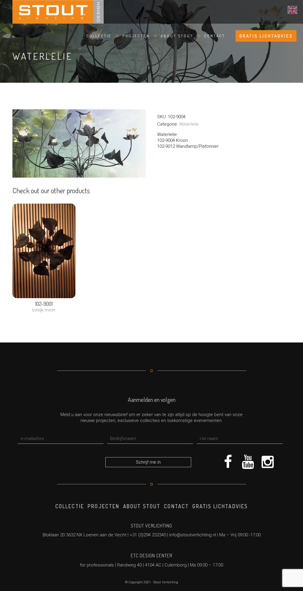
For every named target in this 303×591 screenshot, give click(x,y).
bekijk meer (43, 310)
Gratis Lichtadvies (266, 36)
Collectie (99, 35)
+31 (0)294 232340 (148, 535)
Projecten (136, 35)
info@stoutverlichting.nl (192, 535)
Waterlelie (189, 124)
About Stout (177, 35)
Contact (214, 35)
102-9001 (44, 304)
